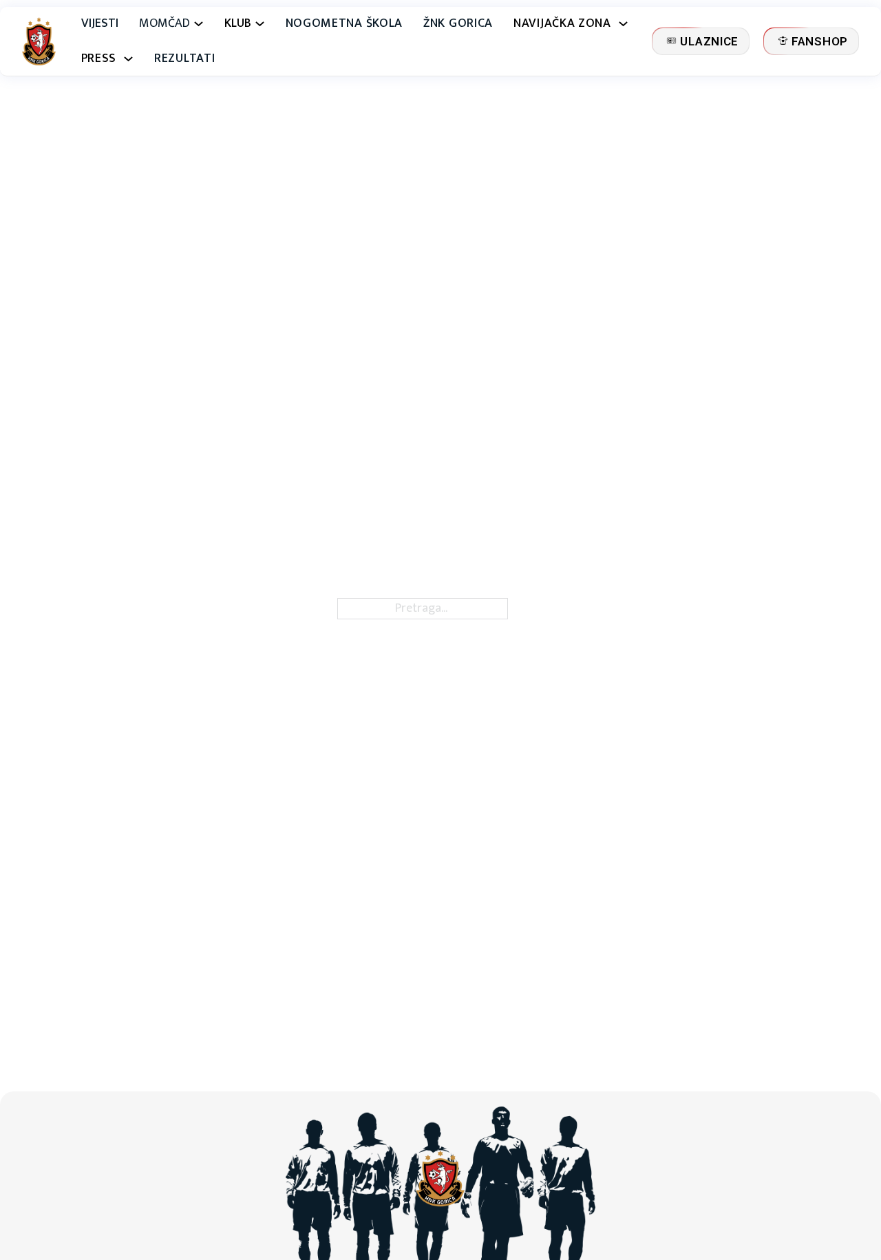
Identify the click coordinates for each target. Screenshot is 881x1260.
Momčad (164, 24)
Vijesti (99, 24)
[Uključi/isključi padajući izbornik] (198, 24)
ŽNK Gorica (458, 24)
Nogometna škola (344, 24)
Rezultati (184, 59)
